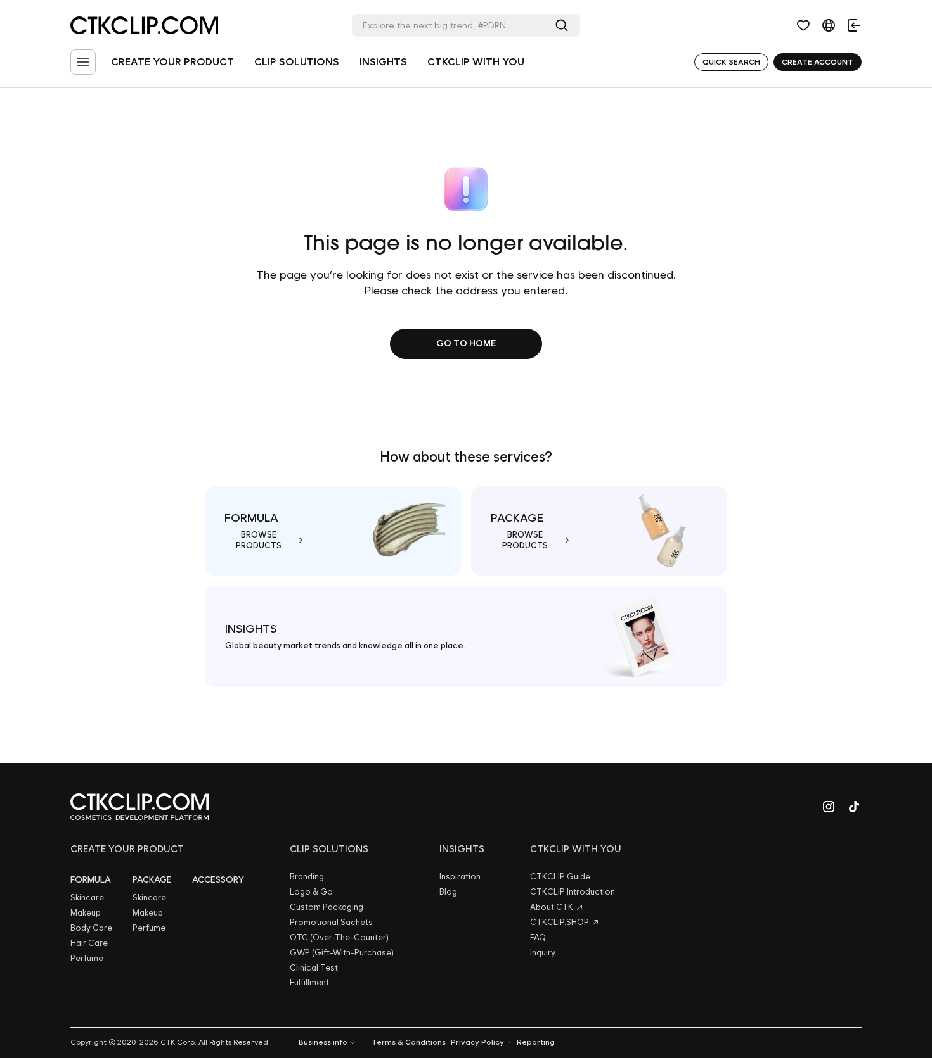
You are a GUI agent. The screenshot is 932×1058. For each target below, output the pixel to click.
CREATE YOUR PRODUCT (172, 62)
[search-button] (564, 25)
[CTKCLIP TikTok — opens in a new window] (854, 806)
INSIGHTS (383, 62)
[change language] (828, 25)
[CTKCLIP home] (139, 806)
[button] (803, 25)
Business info (323, 1042)
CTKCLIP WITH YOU (475, 62)
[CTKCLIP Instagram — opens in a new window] (828, 806)
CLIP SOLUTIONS (296, 62)
